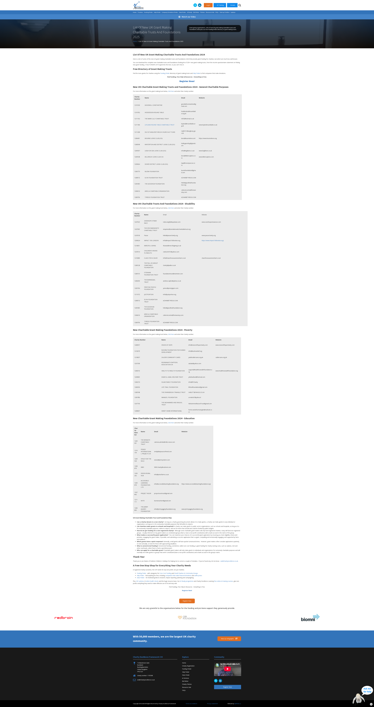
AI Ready (189, 12)
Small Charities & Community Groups (186, 573)
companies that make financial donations (178, 575)
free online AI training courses (223, 581)
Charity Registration (188, 666)
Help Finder (157, 12)
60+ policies (140, 581)
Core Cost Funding (165, 573)
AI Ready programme (186, 581)
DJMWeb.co (237, 703)
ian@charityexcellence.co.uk (229, 561)
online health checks (152, 581)
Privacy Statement (212, 703)
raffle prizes (198, 575)
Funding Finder (148, 12)
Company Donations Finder (170, 12)
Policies (202, 12)
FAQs (216, 12)
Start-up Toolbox (224, 12)
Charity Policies (187, 684)
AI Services (185, 678)
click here (171, 91)
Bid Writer (196, 12)
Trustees (140, 12)
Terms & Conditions (191, 703)
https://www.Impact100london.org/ (213, 240)
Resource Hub (210, 12)
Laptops (233, 12)
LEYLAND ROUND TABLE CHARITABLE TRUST (159, 125)
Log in (208, 5)
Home (134, 12)
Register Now (187, 601)
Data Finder (182, 12)
